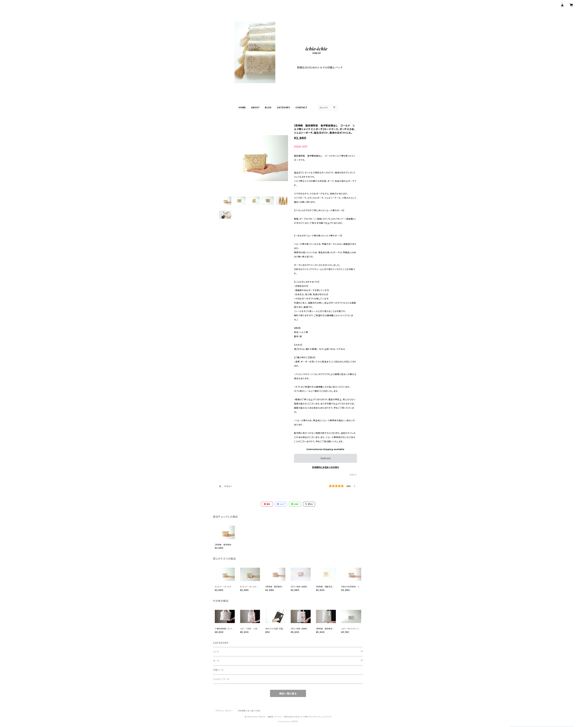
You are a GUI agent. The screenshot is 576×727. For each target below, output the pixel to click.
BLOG (268, 107)
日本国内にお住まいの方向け (325, 467)
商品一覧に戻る (288, 693)
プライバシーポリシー (224, 711)
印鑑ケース (218, 670)
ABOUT (255, 107)
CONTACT (301, 107)
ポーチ (216, 660)
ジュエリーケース (221, 679)
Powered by (284, 721)
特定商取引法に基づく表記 (249, 711)
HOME (242, 107)
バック (216, 651)
